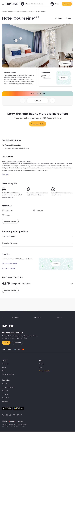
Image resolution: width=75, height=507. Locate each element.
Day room (59, 317)
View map (63, 78)
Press (3, 371)
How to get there (10, 263)
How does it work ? (9, 236)
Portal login (17, 342)
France (4, 11)
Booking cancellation (44, 371)
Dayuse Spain (5, 398)
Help (40, 367)
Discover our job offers (8, 374)
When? (38, 101)
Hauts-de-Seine (21, 11)
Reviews (4, 367)
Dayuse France (6, 384)
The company (5, 364)
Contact (41, 364)
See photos (65, 63)
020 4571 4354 (9, 268)
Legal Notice (5, 426)
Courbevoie (31, 11)
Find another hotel (37, 124)
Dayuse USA (5, 391)
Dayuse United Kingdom (8, 387)
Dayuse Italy (5, 394)
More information (10, 221)
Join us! (6, 342)
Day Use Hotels (15, 317)
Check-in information (10, 243)
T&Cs (23, 426)
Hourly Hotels (37, 317)
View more (5, 175)
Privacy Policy (15, 426)
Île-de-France (11, 11)
